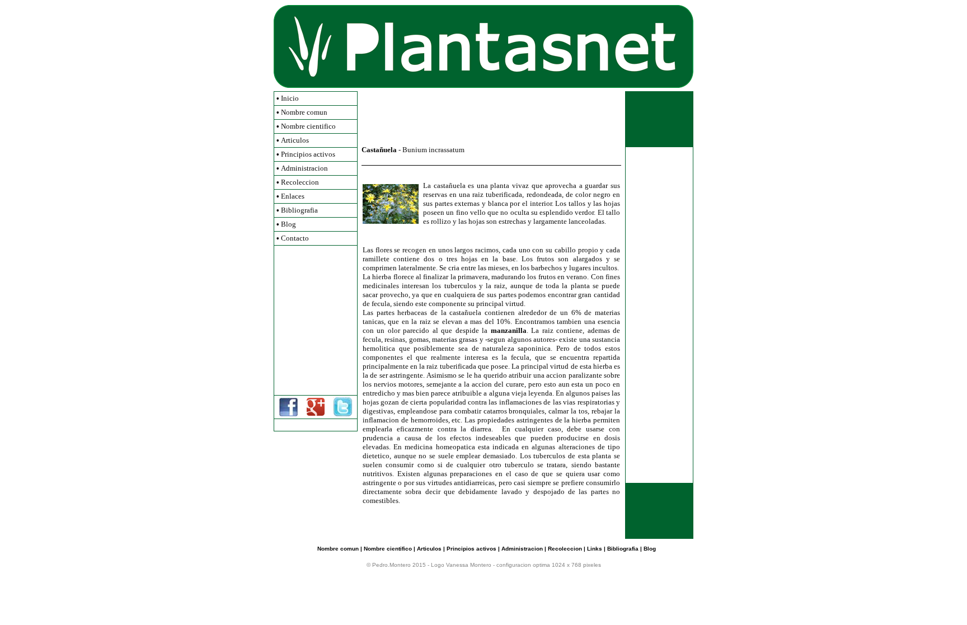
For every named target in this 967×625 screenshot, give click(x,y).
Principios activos (308, 154)
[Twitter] (343, 414)
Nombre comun (304, 112)
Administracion (304, 168)
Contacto (295, 238)
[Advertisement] (315, 320)
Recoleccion (300, 182)
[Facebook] (288, 414)
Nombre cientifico (308, 126)
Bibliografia (299, 210)
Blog (288, 224)
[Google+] (316, 413)
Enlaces (292, 196)
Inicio (290, 98)
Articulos (295, 140)
